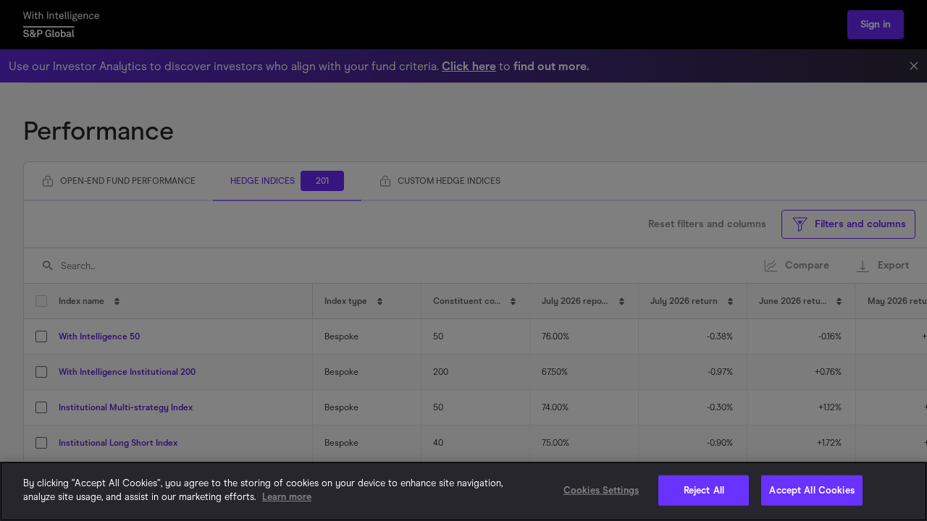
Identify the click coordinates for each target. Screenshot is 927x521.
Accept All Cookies (811, 490)
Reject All (704, 490)
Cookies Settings (601, 490)
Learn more (286, 496)
